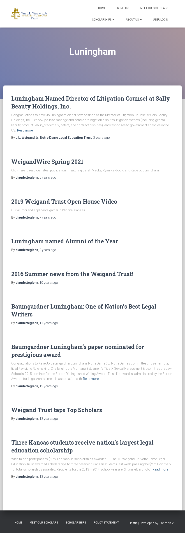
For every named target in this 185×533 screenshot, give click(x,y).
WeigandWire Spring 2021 (47, 161)
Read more (25, 130)
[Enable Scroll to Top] (176, 524)
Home (102, 8)
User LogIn (160, 19)
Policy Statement (106, 522)
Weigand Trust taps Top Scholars (56, 410)
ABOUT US (132, 19)
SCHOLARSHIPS (102, 19)
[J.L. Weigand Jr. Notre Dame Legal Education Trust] (29, 13)
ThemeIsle (166, 523)
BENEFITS (123, 8)
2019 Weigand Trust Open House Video (64, 201)
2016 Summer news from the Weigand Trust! (72, 274)
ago (101, 137)
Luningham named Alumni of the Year (64, 241)
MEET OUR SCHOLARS (154, 8)
